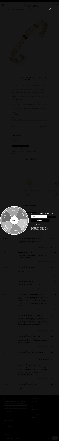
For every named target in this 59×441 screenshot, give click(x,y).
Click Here (40, 220)
